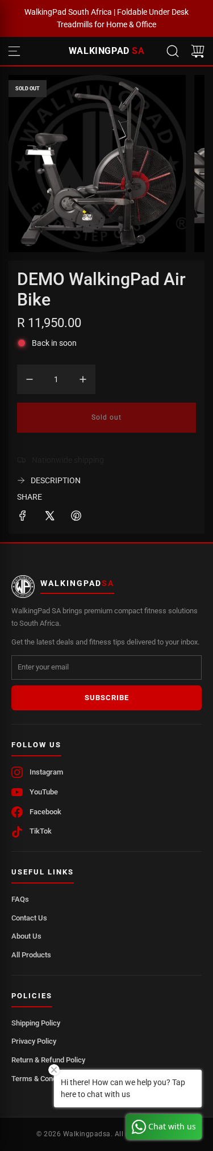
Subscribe (107, 697)
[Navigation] (14, 51)
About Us (26, 936)
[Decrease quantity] (29, 379)
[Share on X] (49, 517)
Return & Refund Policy (48, 1060)
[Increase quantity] (82, 379)
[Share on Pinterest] (76, 517)
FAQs (20, 899)
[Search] (172, 51)
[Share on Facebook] (22, 517)
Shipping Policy (35, 1023)
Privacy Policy (33, 1041)
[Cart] (197, 51)
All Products (31, 955)
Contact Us (29, 918)
